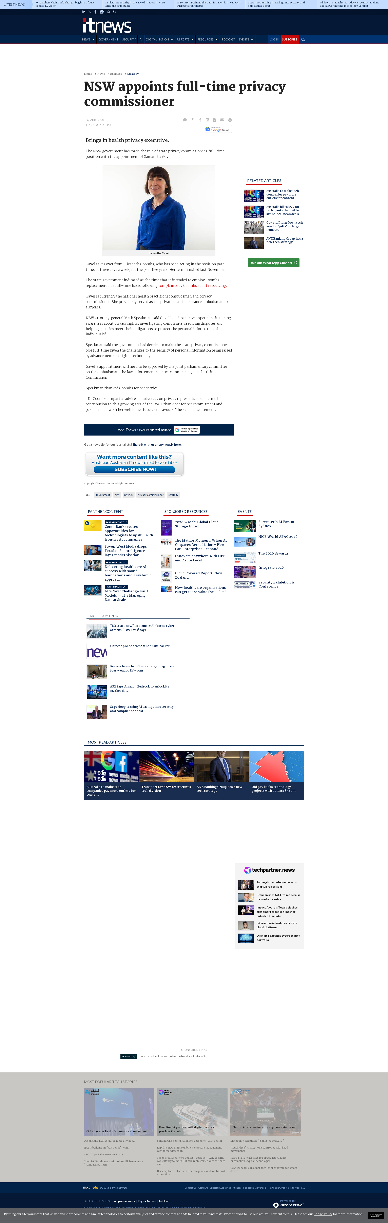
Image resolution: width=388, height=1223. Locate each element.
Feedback (248, 1187)
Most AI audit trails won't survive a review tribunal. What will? (173, 1056)
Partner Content (105, 511)
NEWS (86, 39)
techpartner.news (123, 1201)
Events (245, 511)
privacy (128, 494)
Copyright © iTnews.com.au (99, 483)
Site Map (294, 1187)
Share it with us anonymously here (157, 444)
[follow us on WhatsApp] (108, 12)
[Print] (229, 120)
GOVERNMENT (108, 39)
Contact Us (190, 1187)
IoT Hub (164, 1201)
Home (88, 74)
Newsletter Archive (278, 1187)
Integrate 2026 (271, 568)
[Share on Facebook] (200, 120)
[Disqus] (156, 857)
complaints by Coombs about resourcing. (192, 286)
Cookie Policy (323, 1214)
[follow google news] (101, 12)
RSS (303, 1187)
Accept (376, 1215)
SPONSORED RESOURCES (186, 511)
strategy (173, 494)
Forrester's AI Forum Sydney (276, 524)
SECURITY (129, 39)
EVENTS (244, 39)
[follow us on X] (90, 12)
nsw (117, 494)
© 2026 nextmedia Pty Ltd (114, 1187)
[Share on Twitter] (193, 120)
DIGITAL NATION (157, 39)
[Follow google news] (217, 129)
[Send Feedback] (214, 120)
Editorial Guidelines (220, 1187)
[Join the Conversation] (185, 120)
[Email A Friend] (222, 120)
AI (141, 39)
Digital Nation (147, 1201)
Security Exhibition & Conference (276, 585)
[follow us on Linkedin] (84, 12)
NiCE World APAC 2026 (277, 537)
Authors (237, 1187)
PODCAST (228, 39)
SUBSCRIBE (289, 39)
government (103, 494)
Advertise (260, 1187)
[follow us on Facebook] (95, 12)
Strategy (133, 74)
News (101, 74)
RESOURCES (205, 39)
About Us (203, 1187)
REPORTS (183, 39)
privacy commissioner (150, 494)
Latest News (14, 4)
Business (116, 74)
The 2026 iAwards (273, 554)
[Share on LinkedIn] (208, 120)
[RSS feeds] (115, 12)
